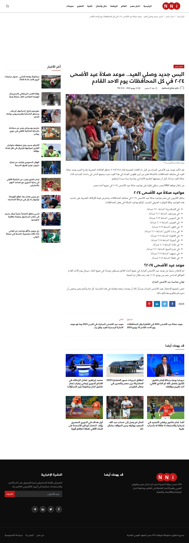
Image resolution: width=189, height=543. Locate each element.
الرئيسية (147, 6)
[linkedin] (42, 509)
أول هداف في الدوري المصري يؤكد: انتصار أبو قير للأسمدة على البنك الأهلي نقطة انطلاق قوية (86, 425)
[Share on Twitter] (165, 304)
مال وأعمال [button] (101, 6)
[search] (7, 6)
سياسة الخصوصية (14, 535)
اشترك (10, 494)
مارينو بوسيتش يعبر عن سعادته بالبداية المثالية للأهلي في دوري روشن (24, 131)
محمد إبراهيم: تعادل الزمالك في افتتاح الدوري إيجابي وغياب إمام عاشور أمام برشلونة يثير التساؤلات (85, 383)
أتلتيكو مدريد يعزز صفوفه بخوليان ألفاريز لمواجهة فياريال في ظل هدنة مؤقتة (22, 148)
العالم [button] (124, 6)
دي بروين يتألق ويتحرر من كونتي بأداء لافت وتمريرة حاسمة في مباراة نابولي (22, 233)
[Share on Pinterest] (149, 304)
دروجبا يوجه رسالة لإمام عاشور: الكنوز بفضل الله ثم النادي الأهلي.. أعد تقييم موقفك (166, 383)
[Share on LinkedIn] (157, 304)
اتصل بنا (30, 535)
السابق (129, 319)
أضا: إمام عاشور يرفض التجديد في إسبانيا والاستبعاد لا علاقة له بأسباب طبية (165, 425)
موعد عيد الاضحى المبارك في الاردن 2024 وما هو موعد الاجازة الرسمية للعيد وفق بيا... (96, 326)
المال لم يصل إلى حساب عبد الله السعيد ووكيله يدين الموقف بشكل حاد (125, 425)
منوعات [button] (70, 6)
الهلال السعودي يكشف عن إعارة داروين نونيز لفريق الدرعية (24, 164)
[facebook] (58, 509)
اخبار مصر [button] (135, 6)
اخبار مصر (170, 16)
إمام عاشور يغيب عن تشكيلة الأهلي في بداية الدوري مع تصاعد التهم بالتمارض (23, 182)
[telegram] (34, 509)
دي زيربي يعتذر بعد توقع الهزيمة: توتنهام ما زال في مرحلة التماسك (23, 198)
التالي (121, 319)
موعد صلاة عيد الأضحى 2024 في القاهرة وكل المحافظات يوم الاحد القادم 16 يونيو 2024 (155, 326)
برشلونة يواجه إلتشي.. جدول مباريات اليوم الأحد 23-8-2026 (22, 78)
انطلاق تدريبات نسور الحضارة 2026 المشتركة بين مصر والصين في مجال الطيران (125, 383)
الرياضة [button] (114, 6)
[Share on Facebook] (172, 304)
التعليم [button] (80, 6)
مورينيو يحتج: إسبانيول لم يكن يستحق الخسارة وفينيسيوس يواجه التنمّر (22, 113)
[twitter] (50, 509)
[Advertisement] (94, 42)
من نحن (40, 535)
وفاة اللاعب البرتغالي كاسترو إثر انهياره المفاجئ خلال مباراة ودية (24, 95)
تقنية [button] (89, 6)
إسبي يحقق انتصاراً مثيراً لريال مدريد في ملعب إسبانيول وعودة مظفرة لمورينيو (22, 216)
